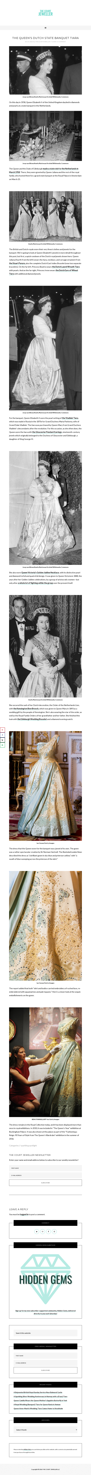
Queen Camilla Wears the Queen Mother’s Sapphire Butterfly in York (40, 1400)
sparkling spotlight (29, 1145)
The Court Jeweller (45, 12)
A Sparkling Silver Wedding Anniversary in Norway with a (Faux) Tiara (40, 1396)
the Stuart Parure (17, 263)
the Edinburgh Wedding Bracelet (32, 719)
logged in (24, 1214)
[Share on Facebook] (2, 735)
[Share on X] (2, 740)
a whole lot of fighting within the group (35, 583)
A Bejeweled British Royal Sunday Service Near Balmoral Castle (38, 1392)
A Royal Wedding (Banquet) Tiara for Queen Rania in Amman (37, 1404)
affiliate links (27, 1449)
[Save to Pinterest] (2, 729)
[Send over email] (2, 745)
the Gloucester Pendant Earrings (47, 432)
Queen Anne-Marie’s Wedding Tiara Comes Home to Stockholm (38, 1408)
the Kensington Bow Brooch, (26, 708)
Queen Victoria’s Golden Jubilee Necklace (40, 572)
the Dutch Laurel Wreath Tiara (66, 267)
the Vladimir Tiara (70, 418)
